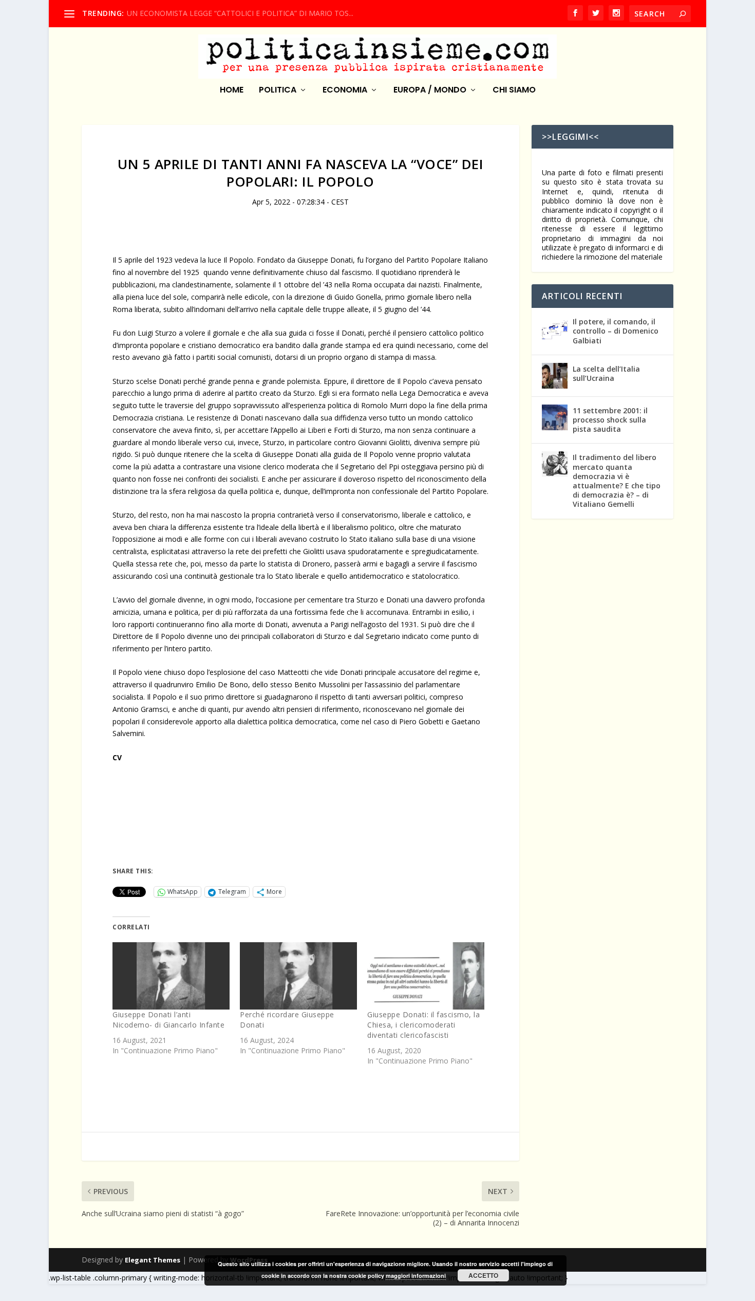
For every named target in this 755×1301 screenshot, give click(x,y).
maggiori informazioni (416, 1275)
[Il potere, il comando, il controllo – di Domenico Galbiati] (555, 328)
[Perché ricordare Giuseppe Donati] (298, 975)
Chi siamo (514, 91)
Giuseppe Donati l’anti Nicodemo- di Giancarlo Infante (168, 1020)
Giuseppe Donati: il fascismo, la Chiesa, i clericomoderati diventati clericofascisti (423, 1025)
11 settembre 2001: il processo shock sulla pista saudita (610, 420)
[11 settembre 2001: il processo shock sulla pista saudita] (555, 417)
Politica (277, 91)
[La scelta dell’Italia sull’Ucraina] (555, 376)
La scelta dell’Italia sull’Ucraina (606, 373)
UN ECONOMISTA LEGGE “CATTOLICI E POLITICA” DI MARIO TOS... (240, 13)
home (231, 91)
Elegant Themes (152, 1260)
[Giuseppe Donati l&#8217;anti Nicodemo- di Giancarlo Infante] (171, 975)
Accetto (483, 1275)
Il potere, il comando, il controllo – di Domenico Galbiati (615, 331)
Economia (345, 91)
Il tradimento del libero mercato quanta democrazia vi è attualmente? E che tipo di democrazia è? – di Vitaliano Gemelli (616, 480)
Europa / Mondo (429, 91)
